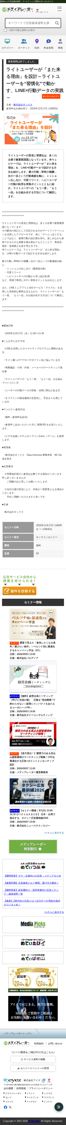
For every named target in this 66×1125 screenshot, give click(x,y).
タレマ (8, 1097)
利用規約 (39, 1043)
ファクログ (32, 1102)
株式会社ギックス (22, 104)
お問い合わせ (55, 1043)
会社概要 (8, 1088)
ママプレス (49, 1097)
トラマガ (48, 1093)
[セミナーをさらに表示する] (33, 833)
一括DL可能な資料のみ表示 (21, 30)
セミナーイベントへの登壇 (34, 1068)
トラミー (31, 1093)
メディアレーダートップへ (18, 1033)
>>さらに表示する (54, 912)
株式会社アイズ (31, 1080)
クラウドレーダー (13, 1093)
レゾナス (48, 1102)
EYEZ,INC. (34, 1121)
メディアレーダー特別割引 (33, 847)
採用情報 (21, 1088)
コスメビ (9, 1102)
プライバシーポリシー (41, 1088)
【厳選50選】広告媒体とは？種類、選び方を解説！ (31, 882)
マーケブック (33, 1097)
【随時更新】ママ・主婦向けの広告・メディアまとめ (32, 875)
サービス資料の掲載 (34, 1059)
